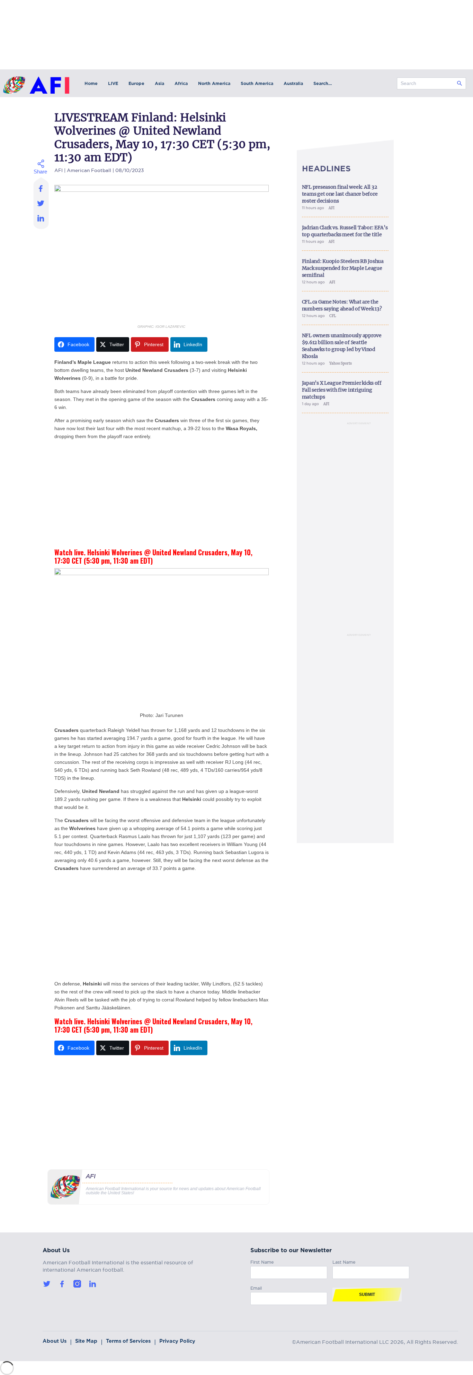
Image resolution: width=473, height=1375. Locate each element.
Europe (136, 83)
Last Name (344, 1261)
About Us (54, 1341)
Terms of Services (128, 1341)
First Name (262, 1261)
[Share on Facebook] (41, 186)
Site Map (86, 1341)
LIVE (113, 83)
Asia (159, 83)
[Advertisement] (161, 494)
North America (214, 83)
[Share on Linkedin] (41, 220)
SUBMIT (367, 1294)
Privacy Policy (177, 1341)
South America (257, 83)
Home (91, 83)
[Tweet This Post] (41, 203)
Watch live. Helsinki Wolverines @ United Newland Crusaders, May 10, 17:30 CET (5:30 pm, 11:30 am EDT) (153, 556)
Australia (293, 83)
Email (256, 1287)
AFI (58, 169)
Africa (181, 83)
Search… (322, 83)
